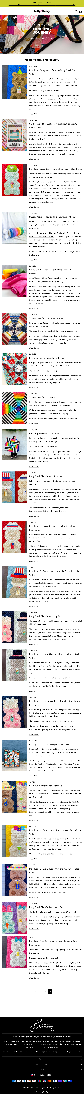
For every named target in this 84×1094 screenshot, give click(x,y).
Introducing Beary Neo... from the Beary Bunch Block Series (55, 168)
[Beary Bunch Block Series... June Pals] (14, 487)
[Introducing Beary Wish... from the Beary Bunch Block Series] (14, 82)
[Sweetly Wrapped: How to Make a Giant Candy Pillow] (14, 228)
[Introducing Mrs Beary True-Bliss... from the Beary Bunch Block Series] (14, 712)
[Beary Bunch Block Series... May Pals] (14, 627)
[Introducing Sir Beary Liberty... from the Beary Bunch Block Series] (14, 582)
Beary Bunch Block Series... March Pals (46, 907)
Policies (41, 1069)
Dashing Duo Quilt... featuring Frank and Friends (50, 744)
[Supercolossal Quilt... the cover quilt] (14, 408)
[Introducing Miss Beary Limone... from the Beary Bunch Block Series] (14, 952)
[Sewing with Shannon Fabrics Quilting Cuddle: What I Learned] (14, 281)
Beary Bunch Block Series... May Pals (45, 616)
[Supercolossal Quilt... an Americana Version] (14, 329)
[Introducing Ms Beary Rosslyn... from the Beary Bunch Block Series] (14, 537)
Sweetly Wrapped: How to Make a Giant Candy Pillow (52, 216)
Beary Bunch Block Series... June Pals (45, 476)
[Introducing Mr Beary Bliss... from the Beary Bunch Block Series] (14, 665)
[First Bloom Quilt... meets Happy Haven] (14, 369)
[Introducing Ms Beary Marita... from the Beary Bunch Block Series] (14, 841)
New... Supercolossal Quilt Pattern (44, 433)
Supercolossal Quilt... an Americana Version (48, 318)
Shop (41, 1059)
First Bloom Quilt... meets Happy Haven (46, 357)
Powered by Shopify (42, 1092)
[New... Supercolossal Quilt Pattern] (14, 445)
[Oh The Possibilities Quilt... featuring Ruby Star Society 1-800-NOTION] (14, 135)
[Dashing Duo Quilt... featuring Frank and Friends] (14, 755)
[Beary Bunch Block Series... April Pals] (14, 797)
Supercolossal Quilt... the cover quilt (45, 397)
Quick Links (41, 1064)
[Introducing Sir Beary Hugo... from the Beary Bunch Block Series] (14, 880)
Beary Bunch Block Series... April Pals (45, 785)
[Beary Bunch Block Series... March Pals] (14, 918)
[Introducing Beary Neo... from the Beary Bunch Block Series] (14, 180)
